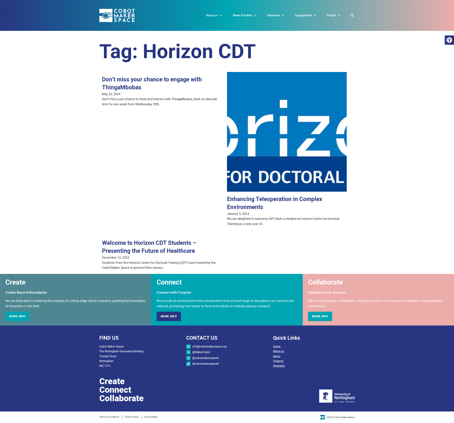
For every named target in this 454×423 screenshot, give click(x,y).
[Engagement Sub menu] (314, 15)
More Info (17, 316)
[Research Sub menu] (283, 15)
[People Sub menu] (339, 15)
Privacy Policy (132, 417)
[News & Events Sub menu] (255, 15)
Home (277, 346)
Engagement (303, 15)
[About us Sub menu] (220, 15)
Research (273, 15)
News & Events (242, 15)
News (276, 356)
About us (212, 15)
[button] (449, 40)
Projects (278, 361)
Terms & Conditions (109, 417)
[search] (352, 15)
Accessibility (150, 417)
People (331, 15)
